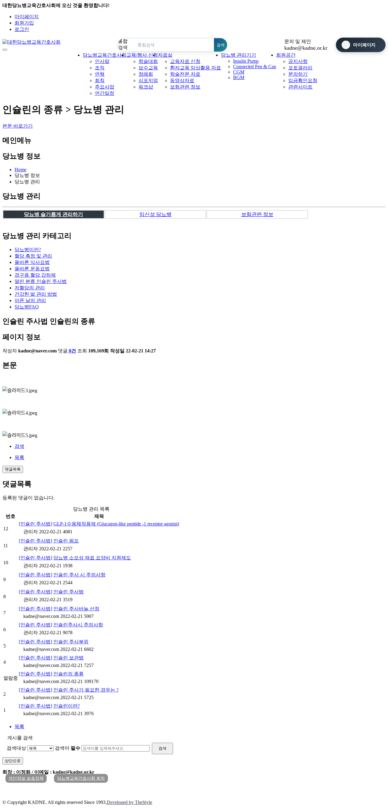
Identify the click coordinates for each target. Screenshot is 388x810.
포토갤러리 (300, 67)
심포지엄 (148, 80)
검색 (19, 446)
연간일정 (104, 93)
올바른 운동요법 (32, 268)
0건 (72, 350)
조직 (100, 67)
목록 (19, 457)
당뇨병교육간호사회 (104, 55)
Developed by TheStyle (129, 802)
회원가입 (24, 22)
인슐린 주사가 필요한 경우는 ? (86, 689)
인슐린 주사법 (41, 281)
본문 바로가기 (17, 125)
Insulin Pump (246, 61)
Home (20, 169)
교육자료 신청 (185, 61)
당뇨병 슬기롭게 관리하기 (53, 214)
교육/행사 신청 (142, 55)
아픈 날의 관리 (30, 300)
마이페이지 (27, 16)
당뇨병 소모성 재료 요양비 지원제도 (92, 557)
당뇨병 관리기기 (238, 55)
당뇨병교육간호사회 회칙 (81, 778)
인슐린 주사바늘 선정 (76, 608)
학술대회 (148, 61)
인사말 (102, 61)
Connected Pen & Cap (254, 66)
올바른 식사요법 (32, 262)
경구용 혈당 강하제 (35, 275)
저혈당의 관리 (30, 287)
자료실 (165, 55)
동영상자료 (182, 80)
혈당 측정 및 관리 (33, 255)
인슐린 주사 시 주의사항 (79, 574)
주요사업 (104, 86)
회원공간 (286, 55)
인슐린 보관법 (68, 657)
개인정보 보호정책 (26, 778)
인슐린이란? (66, 705)
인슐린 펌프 (66, 540)
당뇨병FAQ (27, 306)
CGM (238, 72)
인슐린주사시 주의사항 (78, 624)
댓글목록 (13, 469)
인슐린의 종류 (68, 673)
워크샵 (146, 86)
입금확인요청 (302, 80)
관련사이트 (300, 86)
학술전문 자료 (185, 74)
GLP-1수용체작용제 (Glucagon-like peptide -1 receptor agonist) (116, 523)
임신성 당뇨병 (155, 214)
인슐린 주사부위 (71, 641)
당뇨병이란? (28, 249)
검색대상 (16, 748)
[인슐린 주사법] (35, 523)
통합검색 (123, 44)
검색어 (67, 748)
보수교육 (148, 67)
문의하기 (298, 74)
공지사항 (298, 61)
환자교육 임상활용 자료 (195, 67)
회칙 (100, 80)
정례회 (146, 74)
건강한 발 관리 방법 (36, 294)
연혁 (100, 74)
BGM (238, 77)
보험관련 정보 (185, 86)
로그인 (22, 29)
